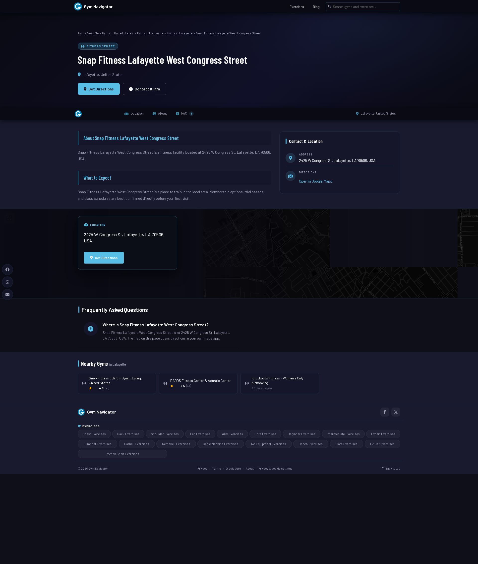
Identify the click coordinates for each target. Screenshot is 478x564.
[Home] (78, 113)
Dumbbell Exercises (97, 444)
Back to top (392, 468)
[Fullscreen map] (9, 218)
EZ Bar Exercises (382, 444)
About (250, 468)
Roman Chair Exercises (122, 454)
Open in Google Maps (315, 181)
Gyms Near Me (88, 33)
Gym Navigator (101, 412)
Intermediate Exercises (343, 434)
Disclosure (233, 468)
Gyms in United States (117, 33)
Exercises (297, 6)
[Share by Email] (7, 294)
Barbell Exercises (136, 444)
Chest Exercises (94, 434)
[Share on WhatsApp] (7, 282)
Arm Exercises (232, 434)
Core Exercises (265, 434)
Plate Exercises (347, 444)
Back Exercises (128, 434)
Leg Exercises (200, 434)
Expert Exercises (383, 434)
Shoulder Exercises (165, 434)
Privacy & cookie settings (275, 468)
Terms (216, 468)
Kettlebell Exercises (176, 444)
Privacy (202, 468)
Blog (316, 6)
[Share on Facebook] (7, 269)
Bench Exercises (311, 444)
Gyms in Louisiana (150, 33)
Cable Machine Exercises (220, 444)
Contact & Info (147, 89)
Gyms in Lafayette (179, 33)
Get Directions (101, 89)
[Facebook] (384, 412)
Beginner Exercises (301, 434)
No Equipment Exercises (268, 444)
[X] (395, 412)
